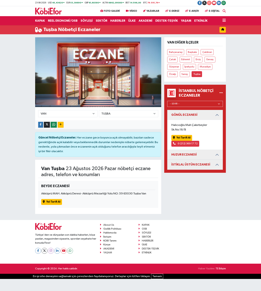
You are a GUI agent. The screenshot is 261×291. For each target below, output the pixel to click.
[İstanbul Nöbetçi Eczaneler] (221, 93)
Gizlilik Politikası (112, 228)
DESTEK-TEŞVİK (166, 20)
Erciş (198, 59)
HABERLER (117, 20)
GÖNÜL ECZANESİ (184, 114)
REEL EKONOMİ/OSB (63, 20)
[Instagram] (51, 251)
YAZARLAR (152, 11)
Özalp (172, 74)
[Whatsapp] (70, 251)
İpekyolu (189, 66)
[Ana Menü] (224, 20)
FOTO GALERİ (112, 11)
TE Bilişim (221, 268)
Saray (184, 74)
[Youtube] (64, 251)
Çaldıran (207, 52)
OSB (144, 228)
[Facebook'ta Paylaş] (40, 125)
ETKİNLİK (201, 20)
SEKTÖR (101, 20)
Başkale (192, 52)
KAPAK (40, 20)
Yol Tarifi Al (53, 201)
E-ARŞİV (194, 11)
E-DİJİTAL (214, 11)
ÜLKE (132, 20)
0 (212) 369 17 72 (187, 143)
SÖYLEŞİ (87, 20)
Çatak (172, 59)
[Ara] (224, 11)
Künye (106, 244)
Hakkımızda (109, 232)
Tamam (157, 276)
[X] (44, 251)
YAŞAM (186, 20)
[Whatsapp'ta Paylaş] (54, 125)
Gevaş (210, 59)
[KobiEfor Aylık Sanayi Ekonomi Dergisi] (48, 11)
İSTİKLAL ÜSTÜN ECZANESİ (190, 164)
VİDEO (133, 11)
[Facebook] (38, 251)
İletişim (107, 236)
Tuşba (196, 74)
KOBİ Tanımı (109, 240)
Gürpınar (174, 66)
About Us (108, 225)
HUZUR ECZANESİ (184, 154)
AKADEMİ (145, 20)
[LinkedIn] (57, 251)
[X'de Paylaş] (47, 125)
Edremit (185, 59)
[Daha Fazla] (61, 125)
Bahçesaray (176, 52)
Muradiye (205, 66)
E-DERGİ (174, 11)
